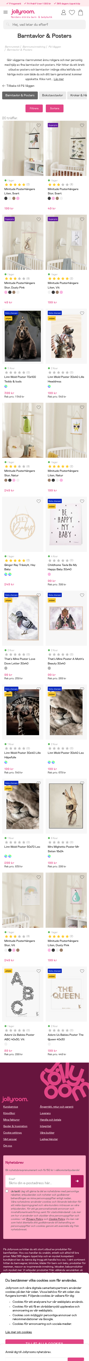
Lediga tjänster (49, 1139)
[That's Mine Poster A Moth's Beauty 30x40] (49, 668)
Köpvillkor (9, 1113)
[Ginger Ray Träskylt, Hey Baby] (5, 574)
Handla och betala (50, 1119)
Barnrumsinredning (33, 46)
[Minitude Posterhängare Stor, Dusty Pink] (53, 198)
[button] (5, 12)
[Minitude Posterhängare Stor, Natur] (57, 198)
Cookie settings (12, 1132)
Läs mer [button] (59, 79)
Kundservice (10, 1106)
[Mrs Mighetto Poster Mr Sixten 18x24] (49, 856)
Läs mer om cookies (18, 1332)
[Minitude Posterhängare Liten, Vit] (9, 198)
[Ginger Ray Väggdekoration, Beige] (9, 574)
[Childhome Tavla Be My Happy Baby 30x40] (49, 574)
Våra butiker (47, 1132)
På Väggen (54, 46)
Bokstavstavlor (52, 95)
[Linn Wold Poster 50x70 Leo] (53, 762)
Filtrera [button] (34, 108)
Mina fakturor (11, 1119)
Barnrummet (12, 46)
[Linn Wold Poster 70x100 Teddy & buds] (5, 386)
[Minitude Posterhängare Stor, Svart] (49, 198)
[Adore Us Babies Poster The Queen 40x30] (49, 1043)
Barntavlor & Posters (19, 50)
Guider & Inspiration (15, 1126)
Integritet (45, 1126)
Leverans (45, 1113)
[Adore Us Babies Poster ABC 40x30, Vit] (5, 1043)
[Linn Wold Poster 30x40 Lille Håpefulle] (5, 762)
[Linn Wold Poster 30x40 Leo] (49, 762)
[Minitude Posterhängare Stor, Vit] (61, 198)
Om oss (7, 1145)
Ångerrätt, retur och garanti (56, 1106)
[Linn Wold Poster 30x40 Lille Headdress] (49, 386)
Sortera (54, 108)
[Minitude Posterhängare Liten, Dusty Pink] (17, 198)
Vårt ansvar (10, 1139)
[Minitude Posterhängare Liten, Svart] (5, 198)
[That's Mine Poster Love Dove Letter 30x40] (5, 668)
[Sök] (7, 24)
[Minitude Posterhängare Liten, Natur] (13, 198)
